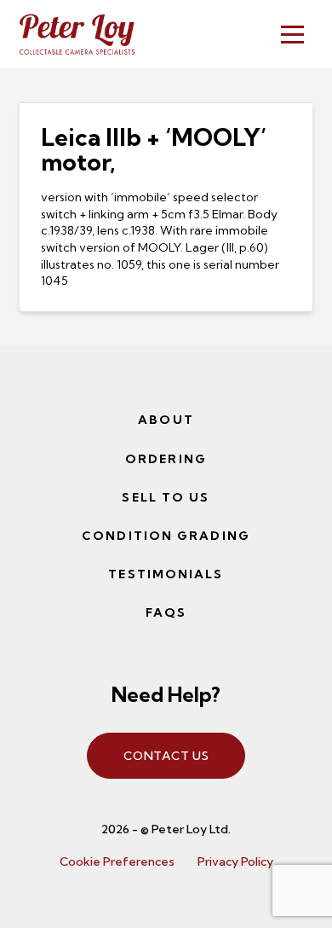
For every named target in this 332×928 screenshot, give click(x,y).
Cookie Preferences (117, 861)
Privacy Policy (235, 861)
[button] (292, 34)
